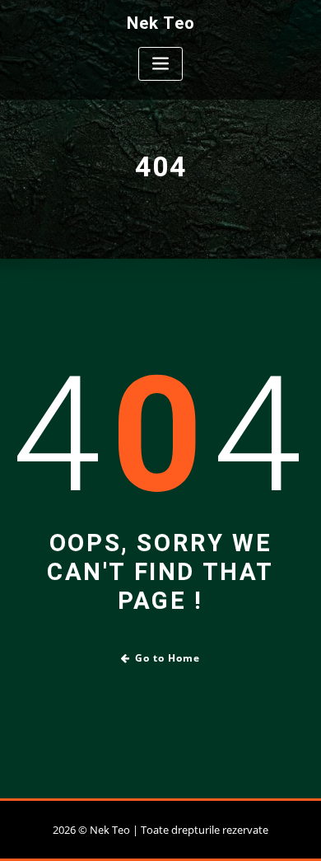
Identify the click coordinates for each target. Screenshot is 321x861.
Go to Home (167, 658)
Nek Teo (161, 23)
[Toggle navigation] (160, 64)
